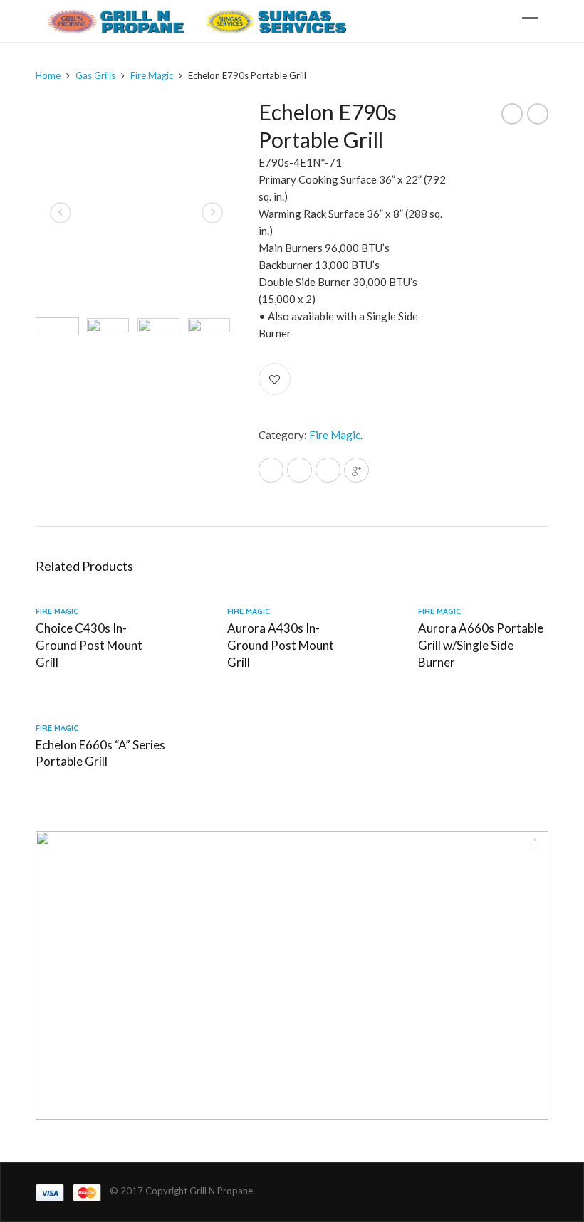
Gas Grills (95, 75)
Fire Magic (151, 75)
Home (48, 75)
